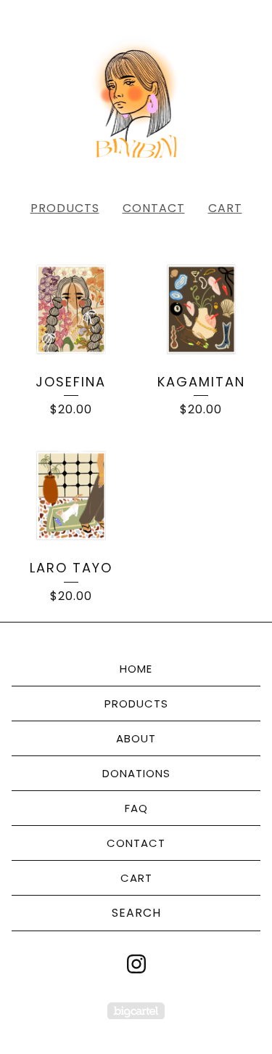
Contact (154, 208)
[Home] (136, 94)
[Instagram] (136, 964)
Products (64, 208)
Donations (136, 773)
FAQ (136, 808)
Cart (225, 208)
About (136, 738)
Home (136, 668)
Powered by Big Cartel (136, 1010)
